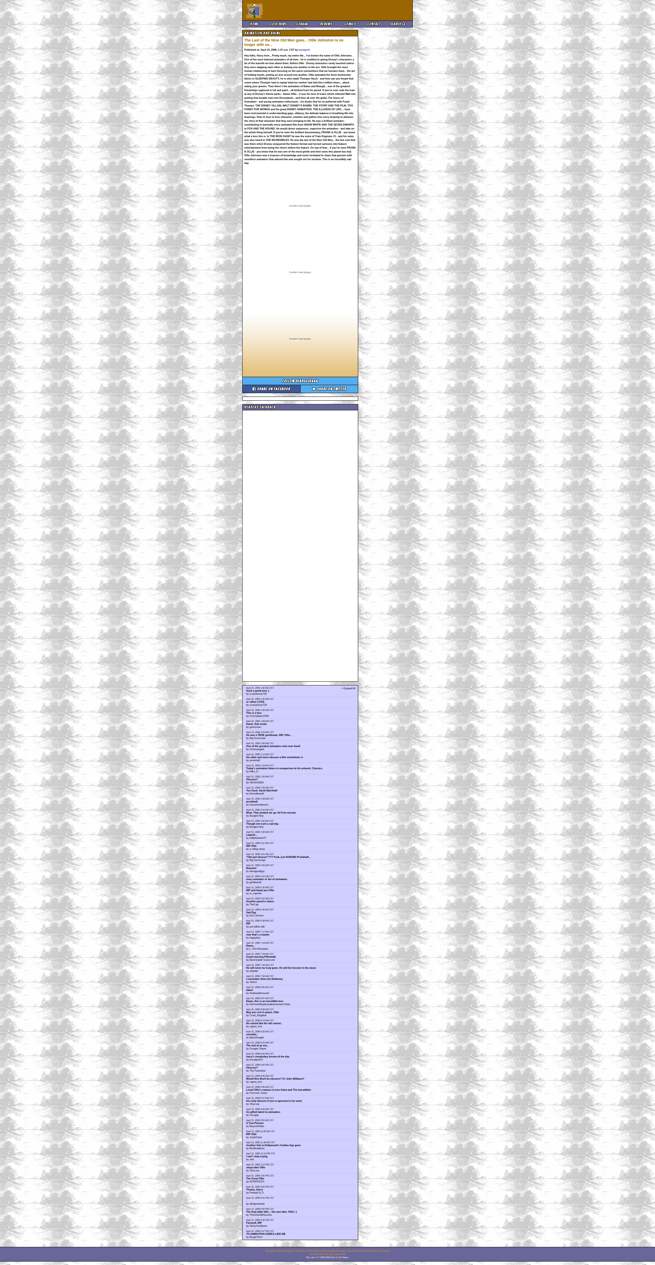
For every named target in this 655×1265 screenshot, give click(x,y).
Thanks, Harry (254, 1189)
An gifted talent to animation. (263, 1111)
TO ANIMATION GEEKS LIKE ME (266, 1233)
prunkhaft (252, 801)
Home (254, 24)
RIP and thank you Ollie (260, 890)
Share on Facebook (273, 389)
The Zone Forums (381, 1251)
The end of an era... (257, 1045)
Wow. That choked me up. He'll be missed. (271, 812)
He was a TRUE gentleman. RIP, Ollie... (269, 735)
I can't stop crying (256, 1156)
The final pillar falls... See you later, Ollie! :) (271, 1211)
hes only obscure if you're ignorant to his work (274, 1100)
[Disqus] (300, 543)
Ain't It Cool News (271, 10)
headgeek (304, 49)
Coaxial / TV (291, 1251)
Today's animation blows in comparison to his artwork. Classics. (284, 768)
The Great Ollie (255, 1178)
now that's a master (258, 934)
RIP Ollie (251, 845)
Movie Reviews (323, 1251)
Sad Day (251, 912)
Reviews (326, 24)
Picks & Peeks (307, 1251)
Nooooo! (251, 868)
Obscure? (252, 779)
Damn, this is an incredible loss (264, 1001)
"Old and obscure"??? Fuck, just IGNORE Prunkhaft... (278, 856)
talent (249, 990)
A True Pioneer (255, 1123)
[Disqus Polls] (300, 454)
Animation (338, 1251)
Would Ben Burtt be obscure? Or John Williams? (275, 1078)
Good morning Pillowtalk (261, 956)
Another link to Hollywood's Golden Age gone (273, 1145)
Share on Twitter (331, 389)
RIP (248, 923)
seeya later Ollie (255, 1167)
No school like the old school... (264, 1023)
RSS (311, 1254)
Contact (373, 24)
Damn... (250, 945)
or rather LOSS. (255, 701)
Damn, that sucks (256, 723)
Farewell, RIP (254, 1222)
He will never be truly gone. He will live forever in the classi (281, 967)
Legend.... (252, 834)
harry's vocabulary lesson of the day (267, 1056)
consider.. (252, 1034)
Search (396, 24)
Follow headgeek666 (300, 381)
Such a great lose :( (257, 690)
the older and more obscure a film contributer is (274, 757)
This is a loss (254, 712)
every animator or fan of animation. (267, 879)
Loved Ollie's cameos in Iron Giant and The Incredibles (278, 1089)
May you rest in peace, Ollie (262, 1012)
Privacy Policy (323, 1254)
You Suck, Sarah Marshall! (262, 790)
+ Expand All (348, 688)
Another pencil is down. (260, 901)
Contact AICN (339, 1254)
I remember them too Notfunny (264, 978)
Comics (350, 24)
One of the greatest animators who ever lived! (273, 746)
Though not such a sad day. (262, 823)
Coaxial (302, 24)
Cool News (278, 24)
